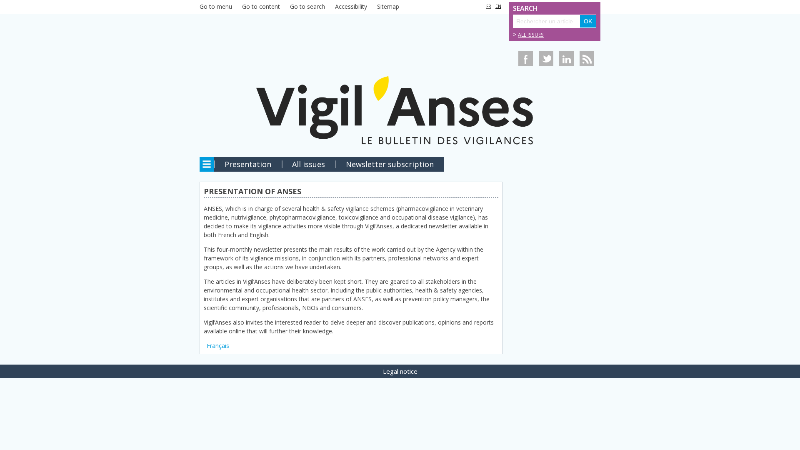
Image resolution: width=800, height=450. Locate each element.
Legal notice (400, 371)
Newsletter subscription (390, 164)
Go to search (307, 6)
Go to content (261, 6)
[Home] (400, 84)
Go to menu (216, 6)
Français (218, 346)
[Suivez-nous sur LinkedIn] (566, 58)
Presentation (248, 164)
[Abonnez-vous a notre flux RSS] (587, 58)
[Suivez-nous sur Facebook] (525, 58)
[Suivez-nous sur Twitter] (546, 58)
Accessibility (351, 6)
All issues (531, 34)
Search (522, 8)
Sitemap (388, 6)
